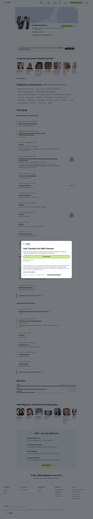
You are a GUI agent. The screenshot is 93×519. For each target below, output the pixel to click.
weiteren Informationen (28, 269)
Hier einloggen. (26, 261)
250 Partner (34, 265)
